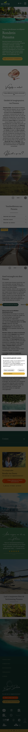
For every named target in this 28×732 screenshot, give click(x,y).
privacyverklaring (16, 363)
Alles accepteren (8, 373)
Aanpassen (21, 370)
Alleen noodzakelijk (9, 370)
